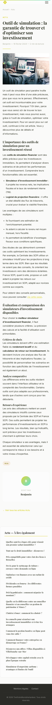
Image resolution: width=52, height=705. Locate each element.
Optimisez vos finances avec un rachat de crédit (25, 576)
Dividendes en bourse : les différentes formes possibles (23, 585)
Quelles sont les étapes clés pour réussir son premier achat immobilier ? (25, 543)
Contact (34, 688)
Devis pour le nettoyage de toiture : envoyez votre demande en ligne (22, 567)
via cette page (34, 297)
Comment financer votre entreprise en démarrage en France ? (24, 641)
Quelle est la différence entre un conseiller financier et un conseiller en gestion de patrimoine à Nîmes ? (26, 604)
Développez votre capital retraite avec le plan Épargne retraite (25, 659)
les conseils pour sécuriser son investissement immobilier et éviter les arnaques (24, 622)
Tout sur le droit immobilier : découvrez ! (25, 550)
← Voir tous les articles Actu (16, 510)
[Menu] (46, 2)
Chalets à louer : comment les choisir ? (24, 613)
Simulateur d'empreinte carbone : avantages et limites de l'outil (21, 668)
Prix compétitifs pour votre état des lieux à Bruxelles (26, 558)
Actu (13, 9)
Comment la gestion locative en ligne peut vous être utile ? (25, 632)
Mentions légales (21, 688)
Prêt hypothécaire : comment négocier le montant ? (25, 594)
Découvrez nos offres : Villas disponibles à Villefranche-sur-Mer (25, 650)
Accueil (6, 9)
